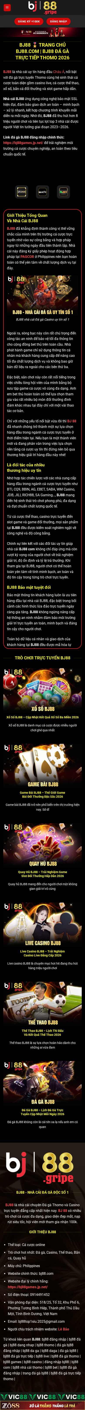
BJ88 (7, 72)
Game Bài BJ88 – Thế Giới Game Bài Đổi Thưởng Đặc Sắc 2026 (42, 794)
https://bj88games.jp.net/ (23, 143)
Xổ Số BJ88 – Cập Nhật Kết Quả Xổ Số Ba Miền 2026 (43, 717)
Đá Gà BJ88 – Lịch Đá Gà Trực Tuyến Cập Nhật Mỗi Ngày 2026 (42, 1112)
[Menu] (7, 7)
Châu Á (58, 72)
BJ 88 (62, 1211)
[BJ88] (42, 7)
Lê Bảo (63, 1329)
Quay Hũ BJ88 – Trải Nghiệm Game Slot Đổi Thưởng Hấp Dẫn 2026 (42, 874)
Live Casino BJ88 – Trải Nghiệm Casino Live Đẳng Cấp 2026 (42, 953)
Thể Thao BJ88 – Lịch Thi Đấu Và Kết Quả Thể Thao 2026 (42, 1032)
